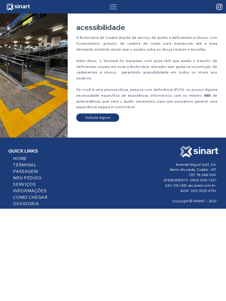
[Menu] (113, 7)
